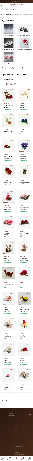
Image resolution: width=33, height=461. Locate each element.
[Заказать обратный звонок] (1, 5)
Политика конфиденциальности (16, 453)
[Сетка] (6, 83)
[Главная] (1, 14)
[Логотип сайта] (16, 4)
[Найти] (2, 9)
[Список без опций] (10, 83)
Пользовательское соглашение (16, 448)
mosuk (15, 440)
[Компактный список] (15, 83)
